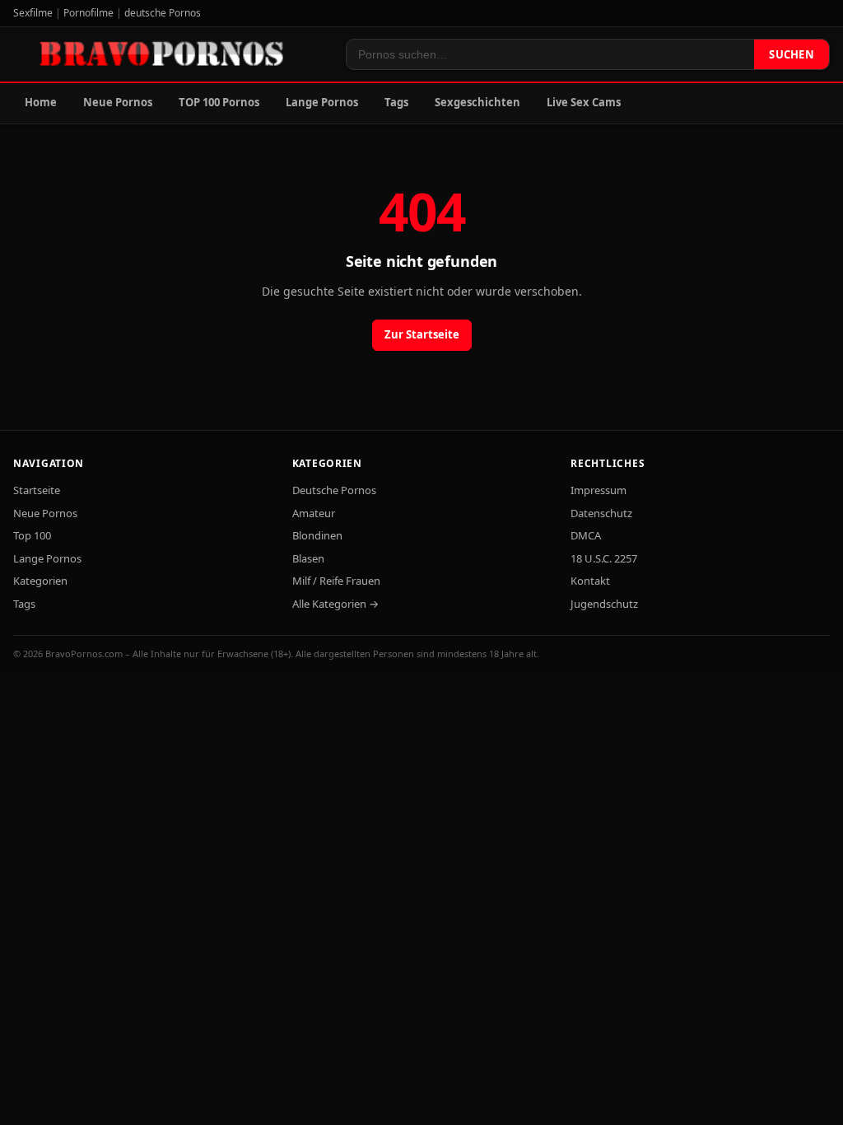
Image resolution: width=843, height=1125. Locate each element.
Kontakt (590, 580)
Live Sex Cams (584, 102)
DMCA (586, 535)
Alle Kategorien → (335, 603)
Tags (396, 102)
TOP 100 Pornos (219, 102)
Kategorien (40, 580)
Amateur (313, 513)
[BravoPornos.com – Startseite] (169, 54)
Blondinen (317, 535)
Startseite (36, 490)
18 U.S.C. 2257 (604, 558)
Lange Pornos (322, 102)
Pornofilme (88, 13)
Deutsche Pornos (334, 490)
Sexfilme (33, 13)
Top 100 (32, 535)
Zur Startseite (421, 334)
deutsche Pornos (162, 13)
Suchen (791, 54)
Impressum (598, 490)
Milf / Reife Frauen (336, 580)
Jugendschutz (604, 603)
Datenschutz (601, 513)
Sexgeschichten (477, 102)
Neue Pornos (117, 102)
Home (41, 102)
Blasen (308, 558)
